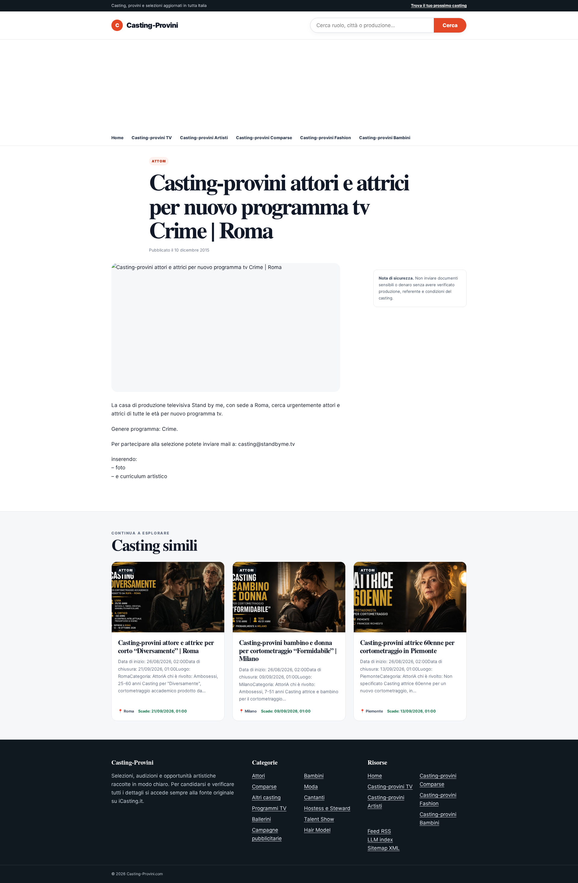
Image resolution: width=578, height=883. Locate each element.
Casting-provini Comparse (264, 137)
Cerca (450, 25)
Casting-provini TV (152, 137)
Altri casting (266, 797)
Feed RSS (379, 831)
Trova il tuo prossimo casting (439, 5)
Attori (159, 161)
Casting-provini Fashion (325, 137)
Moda (311, 787)
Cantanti (314, 797)
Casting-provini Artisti (204, 137)
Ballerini (261, 819)
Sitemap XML (384, 848)
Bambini (314, 776)
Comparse (264, 787)
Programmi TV (269, 808)
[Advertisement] (289, 84)
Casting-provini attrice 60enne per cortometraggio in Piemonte (407, 646)
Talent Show (319, 819)
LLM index (380, 840)
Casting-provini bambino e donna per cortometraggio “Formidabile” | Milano (288, 650)
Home (117, 137)
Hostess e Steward (327, 808)
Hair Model (317, 830)
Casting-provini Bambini (384, 137)
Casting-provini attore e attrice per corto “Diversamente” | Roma (166, 646)
